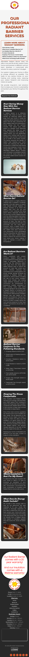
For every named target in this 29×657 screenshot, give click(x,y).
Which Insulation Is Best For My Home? (14, 56)
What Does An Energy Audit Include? (13, 58)
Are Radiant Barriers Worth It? (11, 51)
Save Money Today (8, 47)
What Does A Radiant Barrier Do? (12, 49)
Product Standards (8, 53)
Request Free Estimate (9, 96)
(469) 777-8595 (16, 592)
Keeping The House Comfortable (12, 54)
